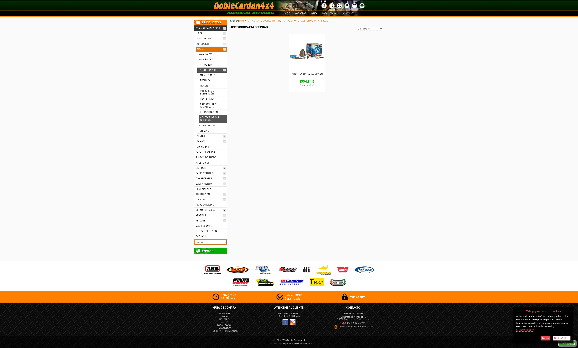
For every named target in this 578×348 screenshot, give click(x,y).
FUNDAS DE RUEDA (206, 157)
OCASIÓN (201, 236)
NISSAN (201, 49)
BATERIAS (201, 168)
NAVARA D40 (206, 59)
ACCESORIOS (203, 163)
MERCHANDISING (205, 205)
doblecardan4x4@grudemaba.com (356, 327)
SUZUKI (201, 136)
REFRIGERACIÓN (209, 112)
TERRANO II (205, 131)
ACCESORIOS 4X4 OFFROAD (209, 118)
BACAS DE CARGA (205, 152)
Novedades (348, 13)
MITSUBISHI (203, 44)
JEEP (199, 33)
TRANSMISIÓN (207, 99)
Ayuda (314, 13)
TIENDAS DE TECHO (206, 231)
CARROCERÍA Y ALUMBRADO (208, 105)
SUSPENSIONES (204, 226)
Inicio (287, 13)
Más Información (525, 329)
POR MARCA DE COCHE (208, 28)
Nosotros (300, 13)
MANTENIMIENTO (209, 75)
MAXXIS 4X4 (202, 147)
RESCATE (200, 221)
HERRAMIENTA (203, 189)
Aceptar (545, 338)
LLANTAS (200, 199)
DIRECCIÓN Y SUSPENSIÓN (207, 92)
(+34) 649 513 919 (356, 323)
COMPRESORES (204, 178)
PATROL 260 (205, 65)
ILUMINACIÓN (203, 194)
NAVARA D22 (206, 54)
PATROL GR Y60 (207, 70)
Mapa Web (224, 313)
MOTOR (204, 86)
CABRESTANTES (204, 173)
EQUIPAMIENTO (204, 184)
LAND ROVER (204, 38)
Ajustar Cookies (561, 338)
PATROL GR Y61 (207, 125)
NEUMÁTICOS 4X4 (205, 210)
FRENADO (205, 80)
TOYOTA (201, 141)
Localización (329, 13)
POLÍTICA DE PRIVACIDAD (225, 331)
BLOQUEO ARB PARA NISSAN (307, 74)
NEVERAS (201, 215)
